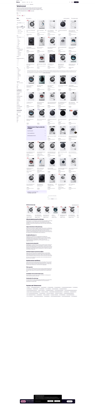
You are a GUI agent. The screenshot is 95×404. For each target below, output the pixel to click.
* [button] (40, 34)
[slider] (17, 26)
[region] (48, 399)
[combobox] (66, 18)
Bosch (37, 228)
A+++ (32, 237)
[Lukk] (61, 396)
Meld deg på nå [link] (69, 401)
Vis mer (41, 9)
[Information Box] (31, 18)
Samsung (35, 231)
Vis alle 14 (18, 56)
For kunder (17, 0)
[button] (72, 2)
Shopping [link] (20, 4)
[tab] (17, 13)
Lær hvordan (32, 10)
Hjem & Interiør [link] (24, 4)
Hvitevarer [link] (28, 4)
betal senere (44, 264)
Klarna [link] (17, 4)
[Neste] (77, 212)
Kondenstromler (28, 244)
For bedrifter (20, 0)
